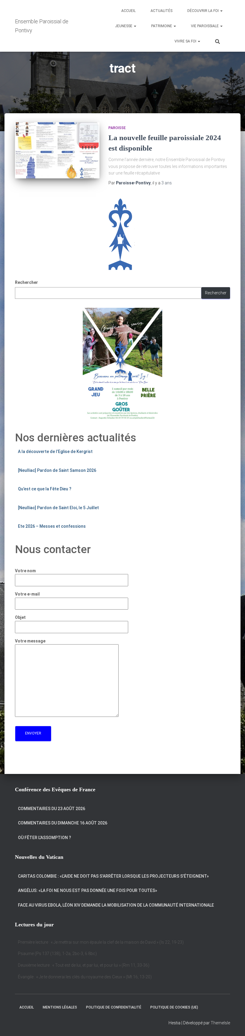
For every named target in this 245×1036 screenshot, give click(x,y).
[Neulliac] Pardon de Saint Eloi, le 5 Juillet (58, 507)
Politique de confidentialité (113, 1007)
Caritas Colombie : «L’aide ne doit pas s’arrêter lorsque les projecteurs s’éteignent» (113, 876)
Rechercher (26, 282)
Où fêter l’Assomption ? (44, 837)
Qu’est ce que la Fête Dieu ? (44, 488)
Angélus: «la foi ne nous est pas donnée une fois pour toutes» (87, 890)
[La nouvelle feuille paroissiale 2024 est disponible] (57, 150)
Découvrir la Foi (203, 11)
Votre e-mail (27, 594)
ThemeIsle (220, 1022)
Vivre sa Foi (185, 41)
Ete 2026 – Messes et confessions (52, 526)
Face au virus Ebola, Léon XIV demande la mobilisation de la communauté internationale (116, 905)
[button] (221, 11)
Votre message (30, 641)
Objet (20, 617)
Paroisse (117, 128)
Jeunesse (124, 26)
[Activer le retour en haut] (233, 1024)
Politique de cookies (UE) (174, 1007)
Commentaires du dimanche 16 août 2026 (62, 823)
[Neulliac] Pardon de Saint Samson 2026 (57, 470)
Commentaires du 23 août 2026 (51, 808)
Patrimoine (162, 26)
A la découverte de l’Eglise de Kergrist (55, 451)
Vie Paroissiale (205, 26)
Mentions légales (60, 1007)
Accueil (128, 11)
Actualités (161, 11)
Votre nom (25, 570)
